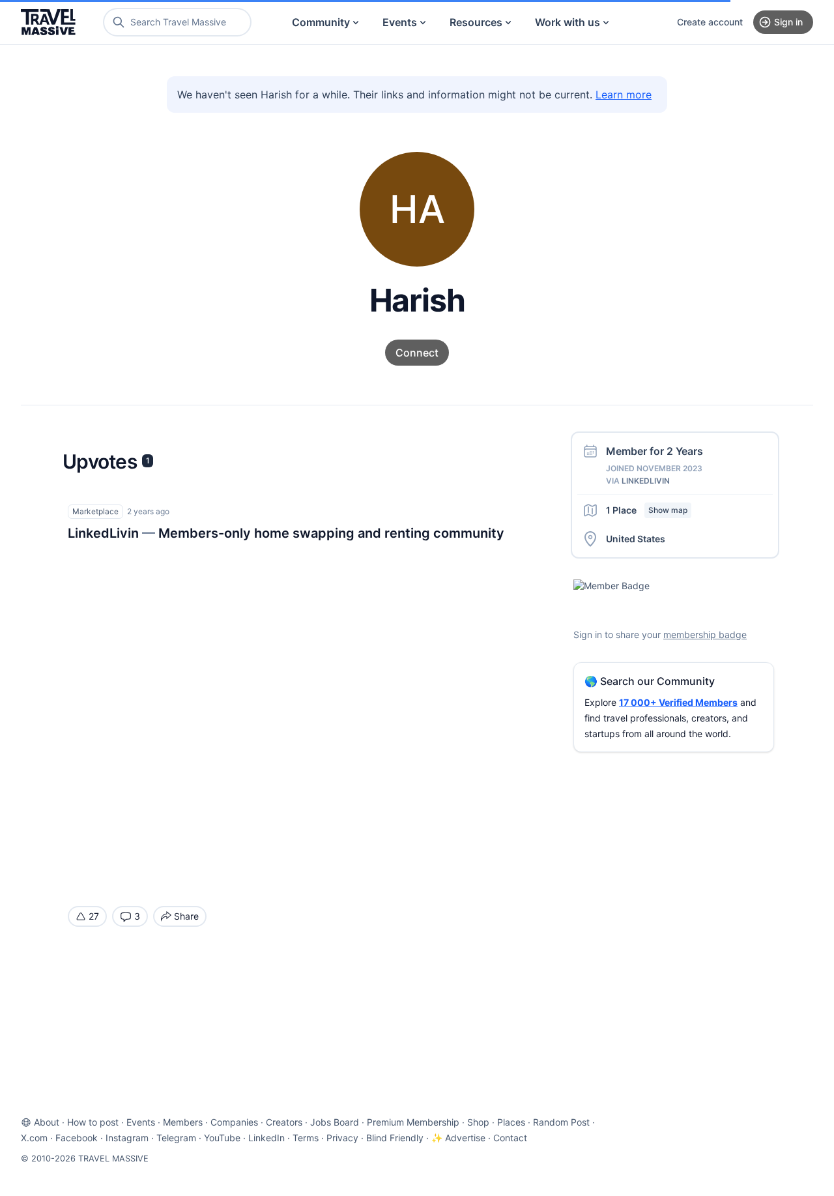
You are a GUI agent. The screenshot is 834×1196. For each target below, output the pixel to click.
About (46, 1122)
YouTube (222, 1137)
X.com (34, 1137)
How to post (93, 1122)
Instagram (127, 1137)
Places (511, 1122)
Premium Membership (413, 1122)
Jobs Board (334, 1122)
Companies (234, 1122)
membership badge (705, 634)
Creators (284, 1122)
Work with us (567, 22)
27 (94, 916)
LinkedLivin (646, 481)
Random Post (561, 1122)
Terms (306, 1137)
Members (183, 1122)
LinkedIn (266, 1137)
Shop (478, 1122)
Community (321, 22)
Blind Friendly (395, 1137)
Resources (476, 22)
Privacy (342, 1137)
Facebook (76, 1137)
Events (399, 22)
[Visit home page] (48, 22)
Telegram (176, 1137)
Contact (510, 1137)
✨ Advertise (458, 1137)
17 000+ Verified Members (678, 702)
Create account (710, 21)
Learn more (624, 94)
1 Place (646, 510)
